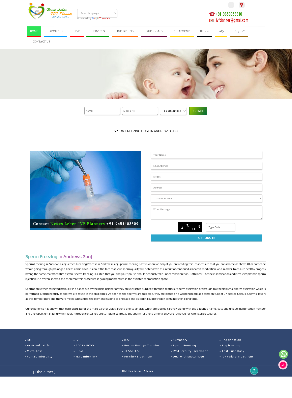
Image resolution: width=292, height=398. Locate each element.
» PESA (78, 351)
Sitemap (149, 371)
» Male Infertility (85, 356)
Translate (104, 18)
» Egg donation (230, 339)
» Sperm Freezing (183, 345)
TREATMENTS (182, 31)
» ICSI (126, 339)
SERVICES (98, 31)
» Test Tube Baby (231, 351)
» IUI (28, 339)
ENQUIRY (239, 31)
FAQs (221, 31)
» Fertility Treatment (137, 356)
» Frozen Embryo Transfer (141, 345)
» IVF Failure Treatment (236, 356)
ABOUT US (56, 31)
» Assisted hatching (39, 345)
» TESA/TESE (131, 351)
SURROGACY (154, 31)
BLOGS (204, 31)
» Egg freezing (229, 345)
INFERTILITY (125, 31)
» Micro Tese (34, 351)
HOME (34, 31)
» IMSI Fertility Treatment (189, 351)
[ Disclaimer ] (44, 371)
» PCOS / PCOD (83, 345)
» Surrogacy (179, 339)
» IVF (76, 339)
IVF (77, 31)
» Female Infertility (38, 356)
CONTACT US (41, 41)
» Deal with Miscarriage (187, 356)
